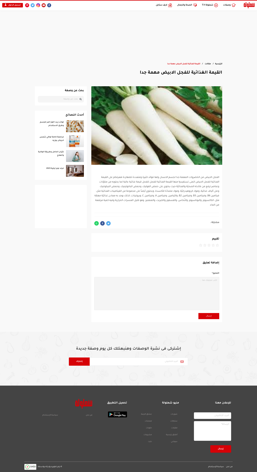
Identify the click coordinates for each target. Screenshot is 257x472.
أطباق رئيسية (171, 435)
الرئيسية (218, 64)
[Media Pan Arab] (30, 467)
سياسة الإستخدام (50, 415)
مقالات (207, 64)
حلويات (149, 428)
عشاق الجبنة (146, 414)
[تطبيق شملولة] (111, 414)
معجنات (148, 421)
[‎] (61, 126)
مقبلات (174, 428)
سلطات (173, 421)
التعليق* (215, 273)
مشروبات (148, 435)
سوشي (174, 442)
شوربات (174, 414)
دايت (150, 442)
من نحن (89, 415)
